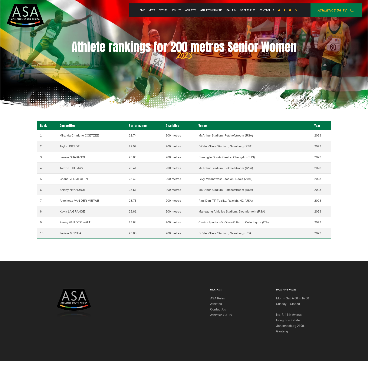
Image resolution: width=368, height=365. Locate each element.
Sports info (248, 10)
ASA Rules (217, 298)
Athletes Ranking (211, 10)
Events (163, 10)
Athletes (191, 10)
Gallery (231, 10)
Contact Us (266, 10)
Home (141, 10)
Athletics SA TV (221, 315)
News (151, 10)
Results (176, 10)
